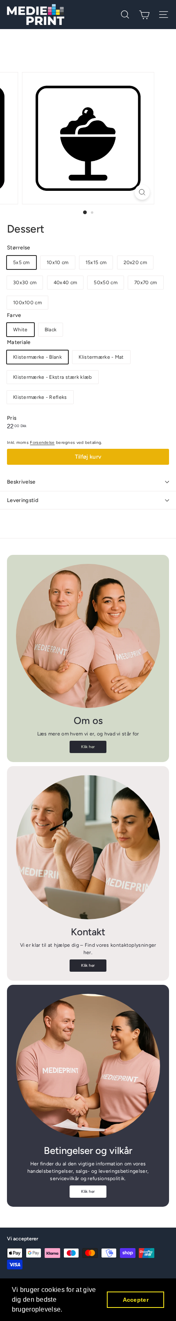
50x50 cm (105, 282)
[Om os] (88, 636)
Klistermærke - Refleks (40, 397)
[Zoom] (141, 192)
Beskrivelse (21, 482)
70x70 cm (145, 282)
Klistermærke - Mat (101, 357)
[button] (65, 1310)
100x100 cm (27, 302)
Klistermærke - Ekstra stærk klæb (52, 377)
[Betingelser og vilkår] (88, 1066)
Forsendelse (42, 442)
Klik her (88, 746)
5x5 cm (21, 262)
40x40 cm (65, 282)
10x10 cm (57, 262)
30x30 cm (24, 282)
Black (51, 330)
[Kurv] (144, 14)
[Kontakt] (88, 847)
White (20, 330)
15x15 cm (96, 262)
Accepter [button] (136, 1299)
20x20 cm (135, 262)
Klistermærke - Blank (37, 357)
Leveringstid (22, 500)
